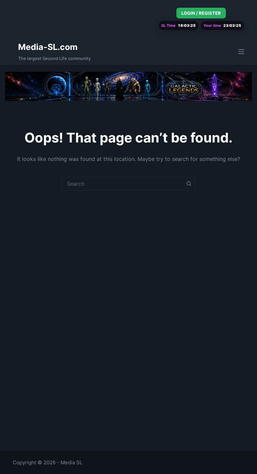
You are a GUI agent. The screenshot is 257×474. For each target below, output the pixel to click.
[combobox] (122, 183)
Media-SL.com (48, 47)
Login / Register (201, 13)
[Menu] (241, 52)
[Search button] (188, 183)
